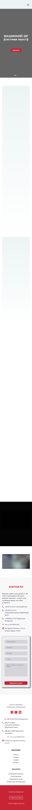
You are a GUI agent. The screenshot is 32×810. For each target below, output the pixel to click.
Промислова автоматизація (16, 782)
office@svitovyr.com (11, 624)
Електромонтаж (16, 776)
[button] (16, 50)
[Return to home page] (10, 5)
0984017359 (11, 618)
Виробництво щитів (16, 779)
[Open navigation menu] (28, 5)
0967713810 (11, 610)
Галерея (16, 760)
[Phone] (3, 607)
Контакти (16, 762)
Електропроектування (16, 774)
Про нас (16, 755)
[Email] (3, 624)
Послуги (16, 757)
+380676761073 (10, 607)
